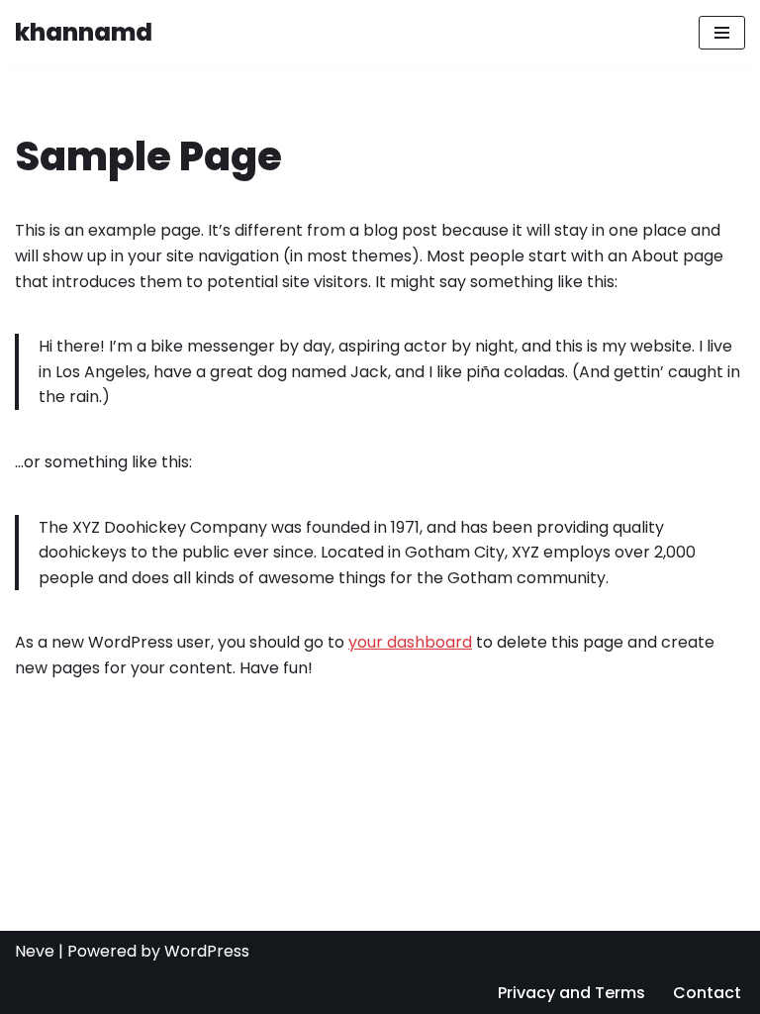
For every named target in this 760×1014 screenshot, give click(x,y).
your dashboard (410, 642)
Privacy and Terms (571, 992)
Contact (707, 992)
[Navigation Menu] (722, 33)
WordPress (206, 951)
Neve (34, 951)
